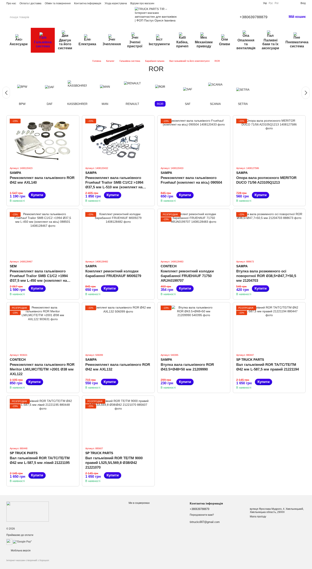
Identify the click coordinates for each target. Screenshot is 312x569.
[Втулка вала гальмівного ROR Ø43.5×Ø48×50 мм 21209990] (194, 328)
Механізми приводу (204, 44)
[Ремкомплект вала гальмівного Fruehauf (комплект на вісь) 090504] (194, 141)
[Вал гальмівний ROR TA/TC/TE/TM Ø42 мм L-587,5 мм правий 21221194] (269, 328)
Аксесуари (19, 44)
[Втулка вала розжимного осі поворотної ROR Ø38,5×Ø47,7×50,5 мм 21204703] (269, 234)
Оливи (224, 44)
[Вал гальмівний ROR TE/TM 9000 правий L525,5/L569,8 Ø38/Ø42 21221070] (118, 421)
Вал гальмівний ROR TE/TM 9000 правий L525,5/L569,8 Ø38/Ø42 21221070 (114, 462)
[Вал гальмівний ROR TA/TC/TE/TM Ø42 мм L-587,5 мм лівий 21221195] (43, 421)
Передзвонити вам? (202, 514)
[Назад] (6, 93)
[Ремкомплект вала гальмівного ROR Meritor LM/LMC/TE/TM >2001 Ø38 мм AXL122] (43, 328)
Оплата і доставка (30, 3)
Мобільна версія (20, 550)
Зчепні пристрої (134, 44)
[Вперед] (306, 93)
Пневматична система (296, 44)
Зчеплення (112, 44)
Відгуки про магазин (142, 3)
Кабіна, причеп (182, 44)
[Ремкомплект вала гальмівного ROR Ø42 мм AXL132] (118, 328)
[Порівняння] (283, 3)
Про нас (11, 3)
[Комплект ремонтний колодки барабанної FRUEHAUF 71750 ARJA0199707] (194, 234)
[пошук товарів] (46, 17)
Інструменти (159, 44)
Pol (276, 3)
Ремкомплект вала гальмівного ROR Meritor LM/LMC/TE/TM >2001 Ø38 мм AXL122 (42, 369)
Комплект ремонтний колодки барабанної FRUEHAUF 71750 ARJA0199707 (187, 276)
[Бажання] (290, 3)
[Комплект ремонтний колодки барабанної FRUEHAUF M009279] (118, 234)
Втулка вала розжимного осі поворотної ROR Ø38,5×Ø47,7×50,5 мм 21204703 (266, 276)
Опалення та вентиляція (245, 44)
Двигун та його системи (65, 44)
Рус (271, 3)
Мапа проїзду (258, 516)
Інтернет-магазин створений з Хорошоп (27, 560)
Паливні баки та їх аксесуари (270, 44)
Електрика (87, 44)
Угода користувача (116, 3)
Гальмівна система (43, 44)
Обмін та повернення (58, 3)
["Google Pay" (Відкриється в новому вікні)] (22, 541)
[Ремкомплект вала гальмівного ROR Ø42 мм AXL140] (43, 141)
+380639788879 (253, 17)
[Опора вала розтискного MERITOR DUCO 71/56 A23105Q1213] (269, 141)
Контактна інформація (87, 3)
